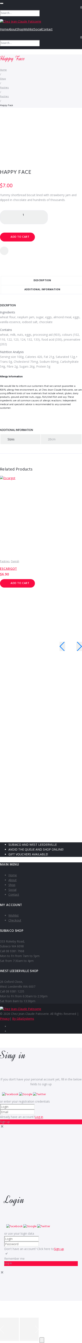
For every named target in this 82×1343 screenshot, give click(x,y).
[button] (10, 1094)
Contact (47, 29)
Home (4, 29)
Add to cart (20, 237)
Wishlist (29, 29)
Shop (20, 29)
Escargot (8, 569)
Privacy (5, 1019)
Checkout (14, 920)
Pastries (4, 88)
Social (38, 29)
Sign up (59, 1249)
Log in (39, 1117)
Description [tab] (42, 280)
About (12, 29)
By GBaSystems (23, 1019)
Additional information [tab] (42, 289)
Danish (15, 561)
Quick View (75, 491)
